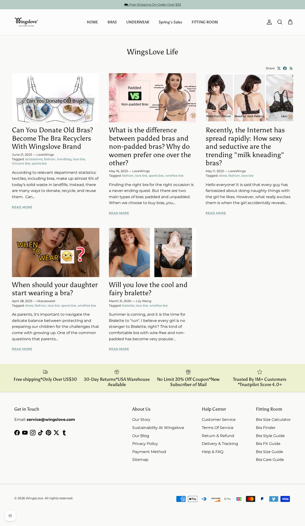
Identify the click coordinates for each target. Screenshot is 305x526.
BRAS (112, 22)
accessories (34, 159)
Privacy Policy (145, 443)
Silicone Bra (21, 163)
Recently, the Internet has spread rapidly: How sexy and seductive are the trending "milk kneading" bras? (245, 146)
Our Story (141, 419)
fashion (50, 159)
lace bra (79, 159)
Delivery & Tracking (220, 443)
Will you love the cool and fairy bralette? (148, 289)
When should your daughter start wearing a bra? (55, 289)
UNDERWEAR (137, 22)
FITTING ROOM (205, 22)
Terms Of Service (218, 427)
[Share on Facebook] (285, 68)
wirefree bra (174, 175)
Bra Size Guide (269, 451)
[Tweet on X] (279, 68)
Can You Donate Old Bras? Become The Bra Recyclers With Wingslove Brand (52, 138)
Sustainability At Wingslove (158, 427)
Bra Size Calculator (273, 419)
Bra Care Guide (270, 459)
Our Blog (140, 435)
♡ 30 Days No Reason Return (152, 5)
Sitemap (140, 459)
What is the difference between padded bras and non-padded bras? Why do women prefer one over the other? (150, 146)
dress (223, 175)
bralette (128, 305)
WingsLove (34, 498)
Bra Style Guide (270, 435)
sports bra (39, 163)
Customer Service (219, 419)
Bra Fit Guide (268, 443)
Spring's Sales (170, 22)
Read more (22, 207)
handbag (64, 159)
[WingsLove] (26, 22)
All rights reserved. (59, 498)
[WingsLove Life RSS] (291, 68)
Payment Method (149, 451)
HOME (92, 22)
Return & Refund (218, 435)
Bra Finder (265, 427)
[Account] (268, 22)
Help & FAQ (212, 451)
